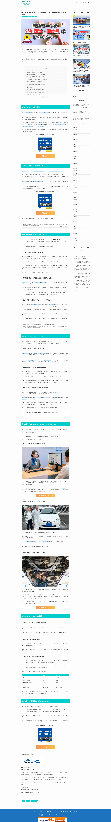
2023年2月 (75, 223)
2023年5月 (75, 216)
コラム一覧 (40, 811)
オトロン (59, 58)
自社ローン (24, 49)
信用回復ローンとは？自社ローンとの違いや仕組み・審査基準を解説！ (81, 115)
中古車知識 (41, 815)
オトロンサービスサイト (52, 812)
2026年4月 (75, 137)
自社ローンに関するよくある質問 (34, 94)
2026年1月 (75, 141)
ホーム (35, 811)
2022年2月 (75, 231)
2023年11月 (75, 202)
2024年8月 (75, 182)
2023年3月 (75, 221)
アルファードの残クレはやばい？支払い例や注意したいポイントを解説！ (81, 108)
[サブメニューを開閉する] (89, 96)
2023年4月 (75, 219)
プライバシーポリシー (64, 811)
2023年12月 (75, 199)
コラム (23, 16)
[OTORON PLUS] (26, 3)
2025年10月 (75, 149)
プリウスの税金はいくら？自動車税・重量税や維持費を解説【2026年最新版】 (81, 105)
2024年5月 (75, 190)
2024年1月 (75, 197)
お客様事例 (76, 94)
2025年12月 (75, 144)
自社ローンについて (33, 16)
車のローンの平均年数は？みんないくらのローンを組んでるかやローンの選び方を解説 (41, 222)
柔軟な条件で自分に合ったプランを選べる (37, 91)
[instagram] (81, 250)
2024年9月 (75, 180)
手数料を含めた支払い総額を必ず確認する (37, 84)
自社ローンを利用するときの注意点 (34, 81)
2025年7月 (75, 156)
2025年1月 (75, 170)
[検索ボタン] (89, 3)
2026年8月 (75, 127)
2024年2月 (75, 194)
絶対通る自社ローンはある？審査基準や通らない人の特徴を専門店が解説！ (39, 324)
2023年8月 (75, 209)
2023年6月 (75, 214)
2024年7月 (75, 185)
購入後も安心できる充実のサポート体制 (36, 92)
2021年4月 (75, 243)
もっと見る (45, 96)
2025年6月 (75, 158)
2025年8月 (75, 153)
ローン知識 (27, 16)
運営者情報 (49, 811)
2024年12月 (75, 173)
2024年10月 (75, 178)
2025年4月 (75, 163)
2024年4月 (75, 192)
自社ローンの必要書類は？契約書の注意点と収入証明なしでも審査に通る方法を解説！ (41, 412)
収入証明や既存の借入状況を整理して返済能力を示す (39, 77)
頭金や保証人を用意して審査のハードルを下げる (38, 79)
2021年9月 (75, 235)
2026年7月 (75, 129)
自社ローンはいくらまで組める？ (34, 70)
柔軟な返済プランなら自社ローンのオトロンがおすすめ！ (39, 87)
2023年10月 (75, 204)
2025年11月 (75, 146)
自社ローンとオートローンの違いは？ (82, 287)
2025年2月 (75, 168)
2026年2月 (75, 139)
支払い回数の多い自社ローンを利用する (36, 76)
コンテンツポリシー (73, 811)
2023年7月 (75, 211)
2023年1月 (75, 226)
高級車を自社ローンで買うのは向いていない (37, 82)
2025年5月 (75, 161)
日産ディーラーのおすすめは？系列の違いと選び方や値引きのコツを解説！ (81, 112)
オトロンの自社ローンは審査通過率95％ (36, 89)
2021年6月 (75, 238)
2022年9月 (75, 228)
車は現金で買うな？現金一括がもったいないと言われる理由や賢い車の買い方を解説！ (81, 119)
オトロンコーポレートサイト (53, 814)
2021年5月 (75, 240)
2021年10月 (75, 233)
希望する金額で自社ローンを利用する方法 (36, 74)
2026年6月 (75, 132)
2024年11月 (75, 175)
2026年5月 (75, 134)
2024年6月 (75, 187)
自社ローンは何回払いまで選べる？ (34, 72)
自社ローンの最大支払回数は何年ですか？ (83, 284)
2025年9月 (75, 151)
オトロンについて (42, 812)
